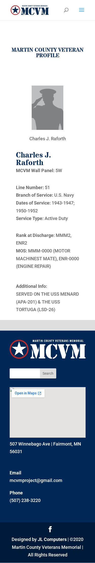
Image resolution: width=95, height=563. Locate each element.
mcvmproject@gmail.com (36, 480)
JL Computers (52, 539)
